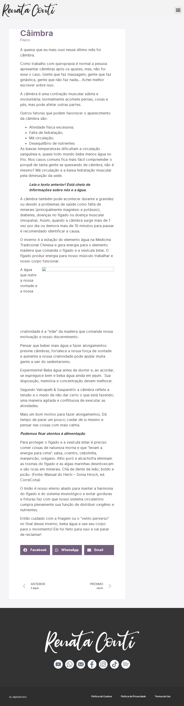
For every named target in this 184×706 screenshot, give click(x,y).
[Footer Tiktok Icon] (114, 664)
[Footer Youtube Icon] (58, 664)
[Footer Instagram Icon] (103, 664)
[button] (178, 10)
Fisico (25, 40)
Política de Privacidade (133, 696)
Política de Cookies (101, 696)
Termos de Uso (163, 696)
